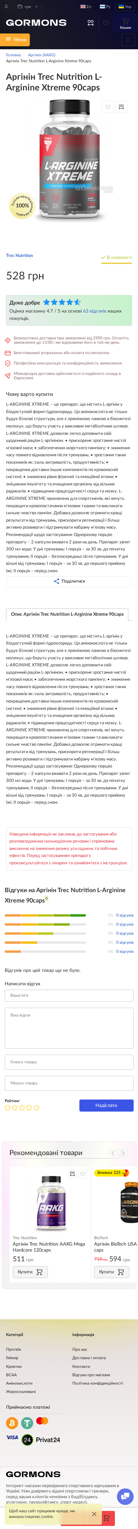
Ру (108, 7)
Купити (25, 1271)
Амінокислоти (19, 1383)
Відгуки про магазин (91, 1375)
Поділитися (73, 581)
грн (27, 7)
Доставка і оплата (89, 1358)
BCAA (11, 1375)
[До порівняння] (122, 107)
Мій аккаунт (6, 6)
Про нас (79, 1349)
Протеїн (13, 1349)
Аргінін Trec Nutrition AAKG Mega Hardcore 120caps (49, 1247)
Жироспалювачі (21, 1392)
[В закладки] (108, 107)
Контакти (81, 1367)
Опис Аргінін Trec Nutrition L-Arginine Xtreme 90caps (67, 614)
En (88, 7)
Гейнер (12, 1358)
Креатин (14, 1367)
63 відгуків (94, 311)
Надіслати (106, 1105)
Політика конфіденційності (97, 1383)
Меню (20, 39)
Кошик (125, 27)
